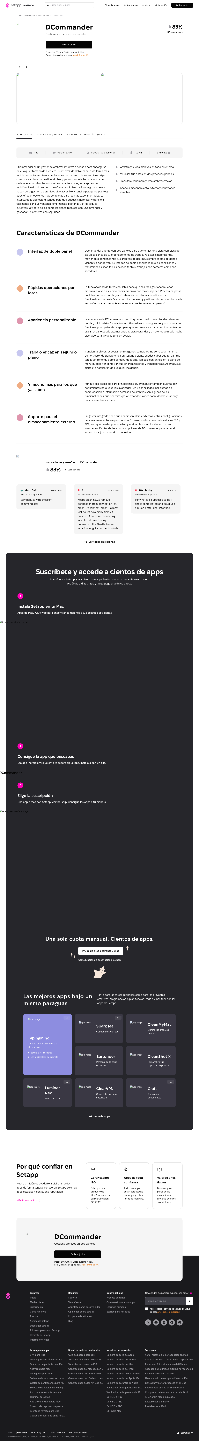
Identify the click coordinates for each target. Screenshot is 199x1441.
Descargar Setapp (39, 1325)
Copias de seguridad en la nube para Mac (47, 1415)
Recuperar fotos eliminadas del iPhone (166, 1364)
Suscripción (132, 5)
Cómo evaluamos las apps (120, 1302)
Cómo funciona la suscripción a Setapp (99, 960)
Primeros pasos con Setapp (45, 1330)
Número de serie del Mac (119, 1364)
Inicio (21, 15)
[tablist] (99, 135)
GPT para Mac (113, 1411)
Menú (147, 5)
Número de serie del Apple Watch (124, 1378)
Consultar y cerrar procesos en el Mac (165, 1383)
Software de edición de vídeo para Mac (47, 1387)
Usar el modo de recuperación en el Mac (167, 1378)
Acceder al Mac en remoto (159, 1373)
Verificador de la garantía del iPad (124, 1392)
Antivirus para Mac (40, 1369)
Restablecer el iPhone (157, 1401)
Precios (34, 1316)
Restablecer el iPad (155, 1406)
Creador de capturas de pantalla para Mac (47, 1406)
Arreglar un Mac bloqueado (160, 1397)
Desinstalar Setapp (40, 1335)
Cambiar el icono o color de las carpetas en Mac (171, 1359)
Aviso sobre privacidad (168, 1312)
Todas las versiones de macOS (84, 1359)
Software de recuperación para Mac (47, 1378)
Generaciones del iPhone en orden (86, 1373)
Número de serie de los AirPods (123, 1373)
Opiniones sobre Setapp (81, 1311)
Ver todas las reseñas (102, 541)
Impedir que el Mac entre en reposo (164, 1387)
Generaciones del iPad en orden (85, 1378)
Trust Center (75, 1302)
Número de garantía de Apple (122, 1383)
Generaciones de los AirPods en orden (86, 1383)
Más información (26, 1200)
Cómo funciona (38, 1311)
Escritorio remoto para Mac (44, 1411)
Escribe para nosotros (118, 1311)
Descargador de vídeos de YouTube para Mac (47, 1359)
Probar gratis (182, 5)
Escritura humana (116, 1307)
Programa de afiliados (80, 1316)
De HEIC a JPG (114, 1397)
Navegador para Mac (41, 1373)
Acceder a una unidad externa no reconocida (169, 1369)
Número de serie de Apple (120, 1355)
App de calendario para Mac (45, 1401)
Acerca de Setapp (39, 1321)
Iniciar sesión (161, 5)
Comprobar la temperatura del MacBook (167, 1392)
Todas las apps (44, 15)
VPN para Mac (37, 1355)
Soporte (72, 1297)
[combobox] (187, 1433)
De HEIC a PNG (114, 1401)
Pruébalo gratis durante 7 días (100, 951)
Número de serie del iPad (120, 1369)
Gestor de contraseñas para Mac (47, 1383)
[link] (148, 1322)
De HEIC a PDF (114, 1406)
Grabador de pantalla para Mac (47, 1364)
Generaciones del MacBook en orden (86, 1369)
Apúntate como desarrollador (84, 1307)
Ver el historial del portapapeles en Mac (166, 1355)
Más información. (81, 55)
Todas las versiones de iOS (82, 1364)
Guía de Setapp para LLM (81, 1355)
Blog (70, 1321)
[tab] (24, 135)
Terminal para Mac (40, 1397)
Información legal (39, 1339)
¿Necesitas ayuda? (37, 1432)
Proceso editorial (115, 1297)
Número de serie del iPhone (121, 1359)
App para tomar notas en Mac (46, 1392)
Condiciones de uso (57, 1432)
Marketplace (114, 5)
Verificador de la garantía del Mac (124, 1387)
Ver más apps (102, 1116)
